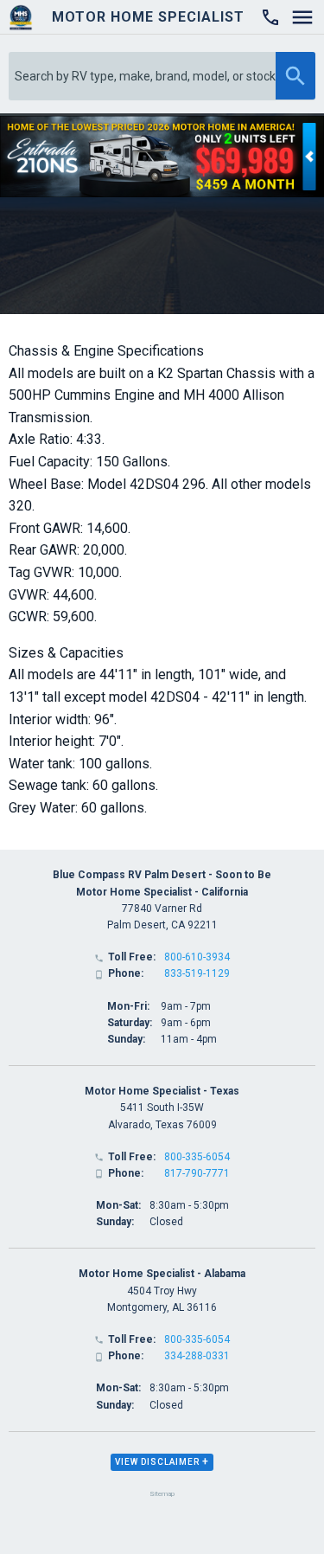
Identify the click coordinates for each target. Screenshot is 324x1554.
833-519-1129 (197, 973)
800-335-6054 (197, 1157)
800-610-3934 (197, 957)
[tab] (162, 1462)
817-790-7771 (197, 1173)
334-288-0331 (197, 1356)
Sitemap (162, 1494)
